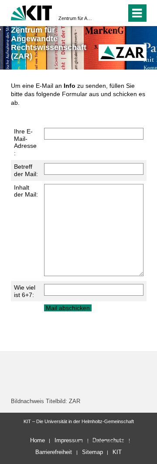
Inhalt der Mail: (26, 191)
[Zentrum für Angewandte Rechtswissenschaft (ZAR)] (123, 52)
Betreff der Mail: (26, 170)
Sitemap (92, 452)
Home (37, 440)
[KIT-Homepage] (31, 11)
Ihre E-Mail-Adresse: (25, 142)
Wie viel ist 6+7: (24, 291)
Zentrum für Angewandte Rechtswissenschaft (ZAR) (75, 18)
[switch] (104, 13)
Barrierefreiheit (53, 452)
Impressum (69, 440)
